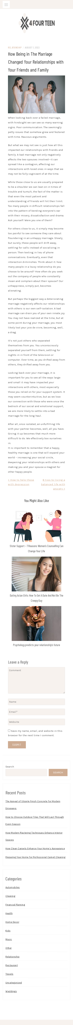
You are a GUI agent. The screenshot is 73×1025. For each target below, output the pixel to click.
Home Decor (12, 922)
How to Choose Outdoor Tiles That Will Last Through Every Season (34, 820)
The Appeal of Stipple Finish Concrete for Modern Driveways (32, 805)
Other (8, 948)
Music (8, 939)
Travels (9, 974)
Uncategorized (13, 982)
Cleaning (10, 896)
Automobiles (12, 887)
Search (9, 766)
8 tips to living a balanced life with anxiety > (53, 484)
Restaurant (11, 965)
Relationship (15, 47)
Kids (7, 930)
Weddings (11, 991)
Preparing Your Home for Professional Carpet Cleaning (35, 857)
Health (9, 913)
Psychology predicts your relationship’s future (36, 645)
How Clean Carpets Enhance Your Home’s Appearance (35, 848)
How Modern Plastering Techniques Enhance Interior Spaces (34, 836)
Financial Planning (15, 904)
